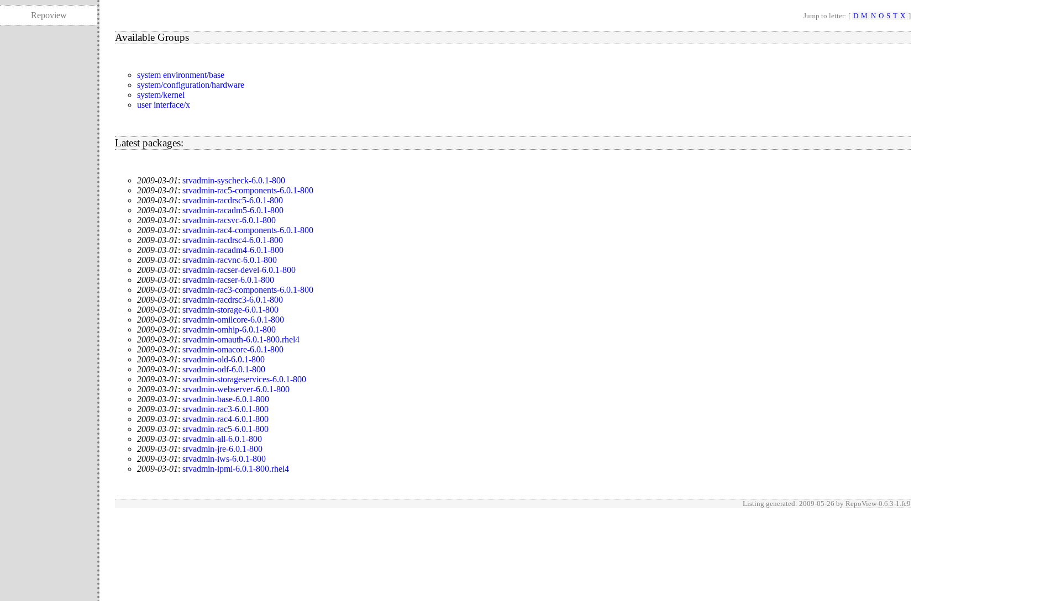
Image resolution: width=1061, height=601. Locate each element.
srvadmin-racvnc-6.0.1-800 (229, 260)
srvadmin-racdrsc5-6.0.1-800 (232, 200)
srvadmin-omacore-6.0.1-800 (232, 349)
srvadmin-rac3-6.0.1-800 (225, 409)
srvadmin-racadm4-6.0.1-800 (232, 250)
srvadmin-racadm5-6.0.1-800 (232, 210)
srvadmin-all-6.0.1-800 (222, 439)
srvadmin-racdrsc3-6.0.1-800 (232, 299)
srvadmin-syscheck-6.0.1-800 (233, 180)
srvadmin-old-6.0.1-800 (223, 359)
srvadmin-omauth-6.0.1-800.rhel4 (241, 339)
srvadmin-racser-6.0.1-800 (228, 279)
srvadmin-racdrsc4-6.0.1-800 (232, 240)
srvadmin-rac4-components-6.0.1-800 (247, 230)
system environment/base (180, 75)
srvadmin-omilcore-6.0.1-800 (233, 319)
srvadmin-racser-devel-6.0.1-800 (239, 270)
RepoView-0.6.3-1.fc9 (878, 503)
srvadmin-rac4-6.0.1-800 (225, 419)
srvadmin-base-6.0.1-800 (225, 399)
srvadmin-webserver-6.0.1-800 (236, 389)
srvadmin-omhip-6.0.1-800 (229, 329)
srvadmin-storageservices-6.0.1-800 (244, 379)
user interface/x (163, 104)
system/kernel (161, 94)
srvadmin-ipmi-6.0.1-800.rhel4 (235, 468)
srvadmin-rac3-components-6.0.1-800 (247, 289)
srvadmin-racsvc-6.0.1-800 (229, 220)
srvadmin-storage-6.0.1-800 (230, 309)
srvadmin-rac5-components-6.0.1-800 (247, 190)
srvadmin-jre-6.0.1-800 (222, 449)
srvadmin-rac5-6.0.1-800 (225, 429)
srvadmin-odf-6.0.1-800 (223, 369)
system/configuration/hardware (190, 84)
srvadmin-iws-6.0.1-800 (224, 458)
